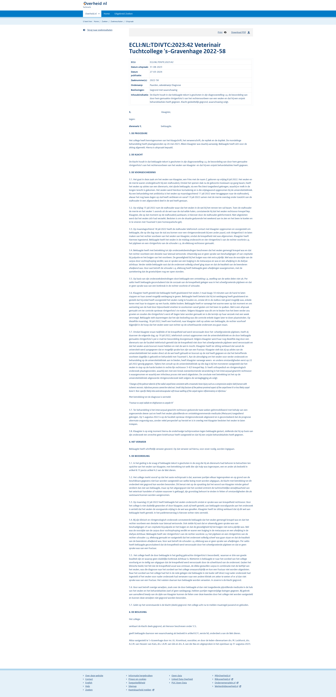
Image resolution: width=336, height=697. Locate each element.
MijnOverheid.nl (222, 675)
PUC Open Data (179, 682)
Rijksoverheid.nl (222, 679)
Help (87, 686)
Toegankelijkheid (136, 682)
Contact (89, 679)
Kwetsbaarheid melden (139, 689)
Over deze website (94, 675)
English (88, 682)
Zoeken (105, 21)
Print (220, 32)
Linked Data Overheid (182, 679)
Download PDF (238, 32)
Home (107, 13)
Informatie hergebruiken (140, 675)
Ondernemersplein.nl (225, 682)
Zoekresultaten (117, 21)
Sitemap (132, 686)
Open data (177, 675)
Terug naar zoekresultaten (99, 29)
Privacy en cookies (137, 679)
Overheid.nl (91, 14)
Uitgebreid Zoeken (123, 13)
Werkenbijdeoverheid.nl (226, 686)
